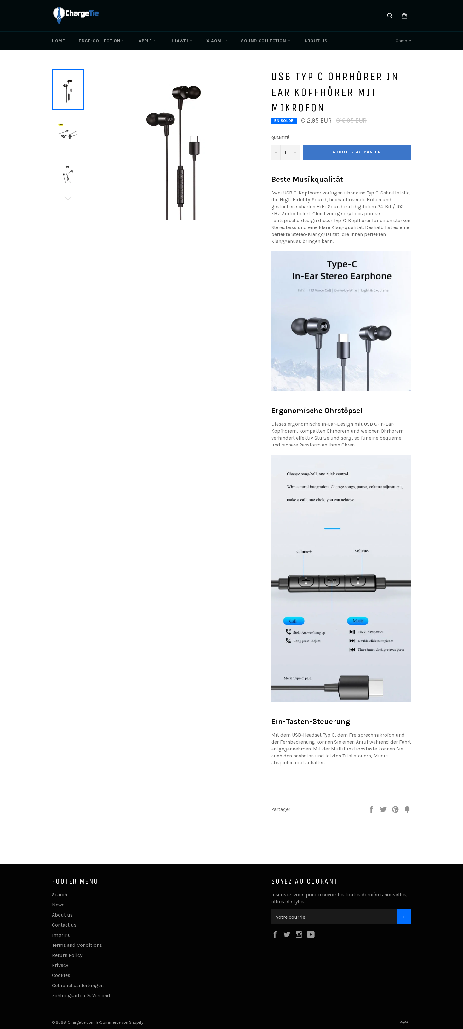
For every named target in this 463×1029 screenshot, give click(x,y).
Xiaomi (215, 40)
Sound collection (264, 40)
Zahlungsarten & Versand (81, 995)
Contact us (64, 925)
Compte (403, 40)
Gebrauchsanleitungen (78, 985)
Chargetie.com (81, 1022)
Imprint (61, 935)
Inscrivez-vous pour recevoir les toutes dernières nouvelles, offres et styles (339, 898)
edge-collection (100, 40)
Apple (146, 40)
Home (58, 40)
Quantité (280, 137)
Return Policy (67, 955)
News (58, 905)
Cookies (61, 975)
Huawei (180, 40)
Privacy (60, 965)
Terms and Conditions (77, 945)
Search (59, 895)
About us (316, 40)
